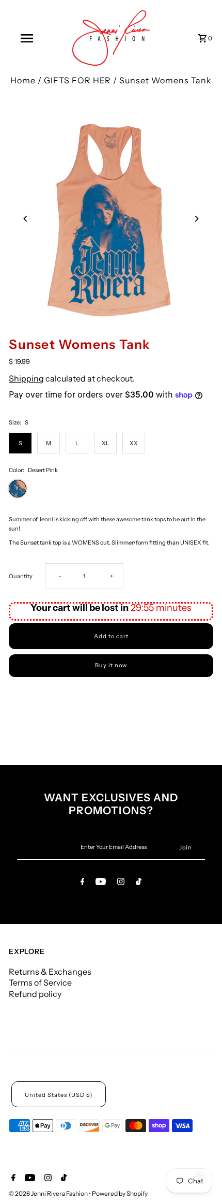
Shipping (26, 378)
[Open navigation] (29, 38)
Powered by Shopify (120, 1193)
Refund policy (35, 994)
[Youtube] (101, 883)
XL (105, 443)
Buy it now (111, 665)
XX (134, 443)
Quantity (21, 576)
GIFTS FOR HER (77, 80)
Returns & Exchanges (50, 971)
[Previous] (25, 218)
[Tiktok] (138, 883)
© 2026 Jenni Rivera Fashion (49, 1193)
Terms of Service (40, 982)
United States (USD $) (58, 1094)
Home (23, 80)
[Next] (196, 218)
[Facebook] (83, 883)
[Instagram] (120, 883)
